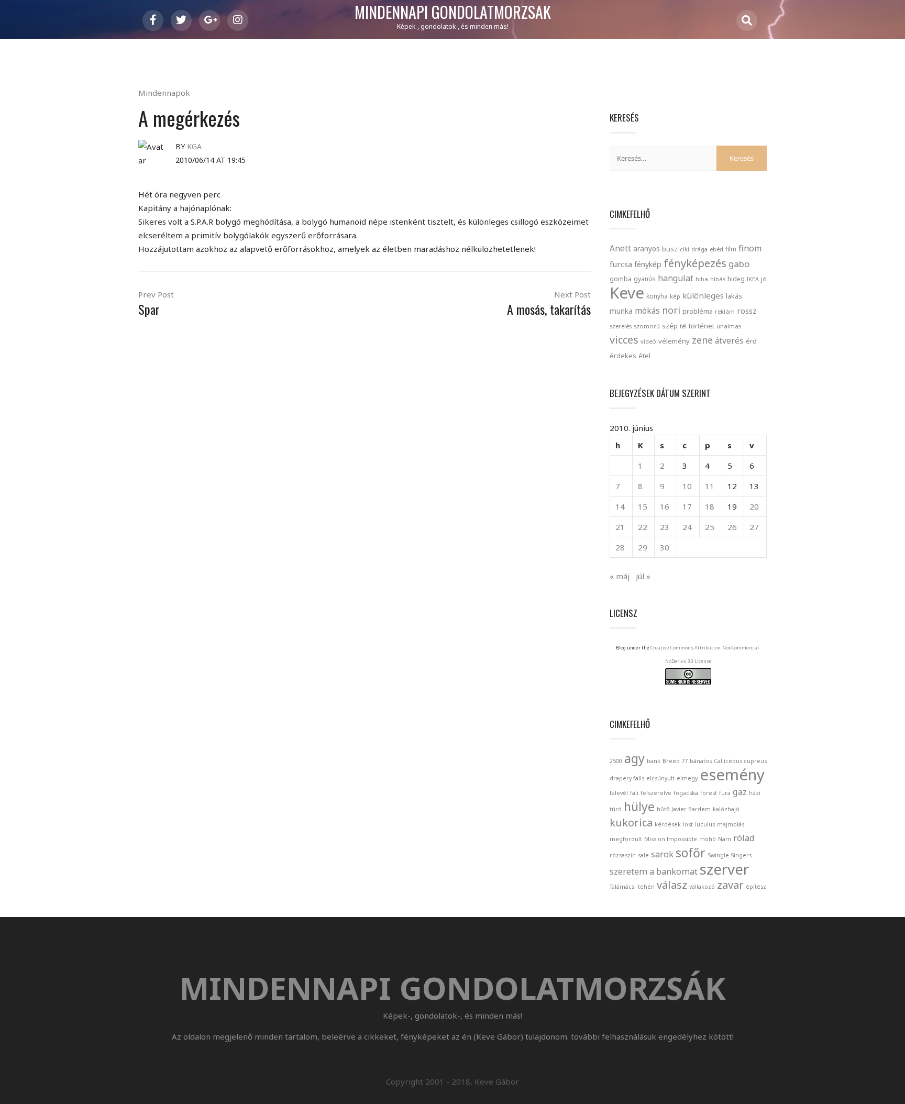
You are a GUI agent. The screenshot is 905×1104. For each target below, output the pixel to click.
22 (642, 527)
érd (751, 341)
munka (621, 311)
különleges (703, 295)
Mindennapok (164, 92)
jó (764, 279)
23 (664, 527)
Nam (724, 839)
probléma (697, 311)
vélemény (674, 341)
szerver (724, 869)
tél (683, 326)
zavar (730, 885)
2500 (616, 761)
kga (194, 146)
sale (643, 855)
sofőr (690, 852)
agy (634, 758)
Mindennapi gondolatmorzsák (453, 12)
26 (732, 527)
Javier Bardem (691, 809)
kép (675, 296)
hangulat (675, 278)
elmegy (687, 778)
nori (671, 310)
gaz (740, 792)
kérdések (668, 824)
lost (688, 824)
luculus (705, 824)
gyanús (645, 278)
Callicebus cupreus (740, 761)
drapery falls (627, 778)
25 (709, 527)
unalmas (728, 326)
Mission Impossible (670, 839)
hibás (717, 279)
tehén (646, 886)
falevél (619, 793)
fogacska (686, 793)
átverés (729, 340)
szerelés (621, 326)
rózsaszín (623, 855)
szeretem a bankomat (654, 871)
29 (642, 547)
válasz (672, 885)
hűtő (663, 809)
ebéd (716, 249)
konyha (657, 296)
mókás (647, 310)
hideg (736, 278)
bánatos (701, 761)
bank (653, 761)
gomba (621, 278)
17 (687, 506)
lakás (734, 296)
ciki (684, 249)
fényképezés (695, 263)
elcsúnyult (660, 778)
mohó (707, 839)
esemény (732, 774)
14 (620, 506)
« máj (620, 576)
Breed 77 (675, 761)
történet (701, 325)
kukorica (631, 822)
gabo (739, 264)
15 (642, 506)
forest (708, 793)
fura (725, 793)
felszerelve (656, 793)
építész (756, 886)
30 (664, 547)
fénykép (647, 264)
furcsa (621, 264)
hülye (639, 806)
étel (644, 355)
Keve (627, 292)
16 (664, 506)
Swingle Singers (730, 855)
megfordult (626, 839)
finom (749, 248)
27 (754, 527)
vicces (624, 340)
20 (754, 506)
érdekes (623, 355)
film (730, 249)
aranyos (646, 248)
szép (670, 325)
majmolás (730, 824)
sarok (662, 854)
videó (648, 341)
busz (670, 249)
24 (687, 527)
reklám (725, 311)
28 (620, 547)
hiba (702, 279)
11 (709, 486)
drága (699, 249)
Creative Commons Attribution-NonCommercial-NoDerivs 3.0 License (705, 654)
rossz (747, 310)
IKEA (753, 279)
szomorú (647, 326)
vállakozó (702, 886)
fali (634, 793)
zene (702, 340)
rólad (744, 838)
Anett (620, 248)
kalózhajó (726, 809)
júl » (643, 576)
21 (620, 527)
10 (687, 486)
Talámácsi (623, 886)
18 (709, 506)
